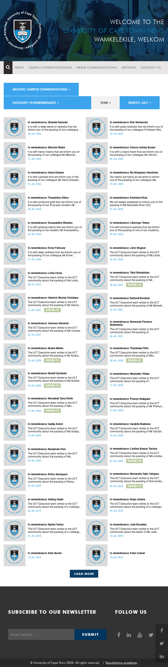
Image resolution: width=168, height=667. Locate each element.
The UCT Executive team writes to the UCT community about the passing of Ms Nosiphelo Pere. (52, 455)
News (19, 67)
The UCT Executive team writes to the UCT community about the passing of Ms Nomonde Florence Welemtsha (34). (134, 331)
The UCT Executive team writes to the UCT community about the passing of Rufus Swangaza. (52, 480)
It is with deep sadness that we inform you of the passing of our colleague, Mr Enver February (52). (54, 254)
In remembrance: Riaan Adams (127, 499)
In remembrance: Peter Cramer (127, 553)
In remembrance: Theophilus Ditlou (48, 197)
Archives (128, 67)
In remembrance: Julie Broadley (128, 524)
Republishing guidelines (121, 662)
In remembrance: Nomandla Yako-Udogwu (134, 473)
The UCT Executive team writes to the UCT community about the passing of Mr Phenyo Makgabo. (136, 405)
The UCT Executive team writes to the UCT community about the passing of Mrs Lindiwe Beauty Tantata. (136, 455)
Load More (84, 573)
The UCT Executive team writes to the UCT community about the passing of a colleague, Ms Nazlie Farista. (54, 530)
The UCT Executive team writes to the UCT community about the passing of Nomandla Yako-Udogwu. (136, 480)
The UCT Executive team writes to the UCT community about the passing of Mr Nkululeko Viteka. (134, 380)
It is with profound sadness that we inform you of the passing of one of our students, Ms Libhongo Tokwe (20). (135, 229)
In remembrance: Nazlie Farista (45, 524)
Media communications (96, 67)
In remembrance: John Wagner (128, 247)
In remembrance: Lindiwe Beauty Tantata (133, 448)
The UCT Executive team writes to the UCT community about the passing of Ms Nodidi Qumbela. (53, 379)
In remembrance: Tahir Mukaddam (129, 272)
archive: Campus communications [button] (40, 89)
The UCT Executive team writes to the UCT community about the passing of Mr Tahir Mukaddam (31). (134, 278)
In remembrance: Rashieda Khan (128, 197)
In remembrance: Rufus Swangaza (47, 474)
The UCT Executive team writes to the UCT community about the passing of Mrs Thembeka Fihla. (134, 354)
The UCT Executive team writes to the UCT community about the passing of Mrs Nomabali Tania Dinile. (52, 404)
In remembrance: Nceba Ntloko (45, 348)
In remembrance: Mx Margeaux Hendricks (134, 172)
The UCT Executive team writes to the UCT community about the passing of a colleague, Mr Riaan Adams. (136, 505)
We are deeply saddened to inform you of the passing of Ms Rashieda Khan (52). (136, 204)
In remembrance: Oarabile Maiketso (130, 424)
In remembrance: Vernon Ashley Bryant (132, 147)
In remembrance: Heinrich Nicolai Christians (53, 297)
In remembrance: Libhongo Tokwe (129, 222)
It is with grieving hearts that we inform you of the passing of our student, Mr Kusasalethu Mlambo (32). (55, 229)
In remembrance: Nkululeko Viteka (129, 373)
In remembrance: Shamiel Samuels (48, 122)
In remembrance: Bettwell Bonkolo (130, 298)
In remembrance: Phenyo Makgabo (130, 398)
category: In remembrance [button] (34, 102)
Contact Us (151, 67)
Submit (90, 634)
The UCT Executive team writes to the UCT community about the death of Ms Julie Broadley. (134, 530)
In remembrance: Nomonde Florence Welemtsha (131, 323)
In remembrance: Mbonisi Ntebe (46, 147)
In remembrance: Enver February (46, 247)
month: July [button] (138, 102)
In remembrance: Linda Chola (45, 273)
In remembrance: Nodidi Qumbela (47, 373)
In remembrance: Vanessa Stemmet (48, 323)
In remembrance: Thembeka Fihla (129, 348)
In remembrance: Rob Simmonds (129, 122)
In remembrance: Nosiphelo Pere (47, 449)
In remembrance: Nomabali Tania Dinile (50, 398)
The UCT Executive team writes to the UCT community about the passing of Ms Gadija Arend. (53, 430)
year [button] (104, 102)
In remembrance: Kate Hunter (45, 553)
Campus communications (50, 67)
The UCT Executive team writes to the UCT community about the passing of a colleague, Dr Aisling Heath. (54, 505)
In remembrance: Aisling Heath (45, 499)
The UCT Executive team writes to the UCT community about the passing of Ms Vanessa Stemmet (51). (55, 329)
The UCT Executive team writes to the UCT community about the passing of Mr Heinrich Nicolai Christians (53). (54, 304)
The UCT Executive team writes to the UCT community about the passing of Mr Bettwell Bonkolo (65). (136, 304)
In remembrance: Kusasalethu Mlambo (50, 222)
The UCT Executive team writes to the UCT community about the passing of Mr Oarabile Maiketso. (136, 430)
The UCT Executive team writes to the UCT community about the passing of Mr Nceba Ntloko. (53, 354)
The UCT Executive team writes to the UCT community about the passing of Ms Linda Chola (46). (135, 254)
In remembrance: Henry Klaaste (46, 172)
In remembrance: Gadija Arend (45, 424)
